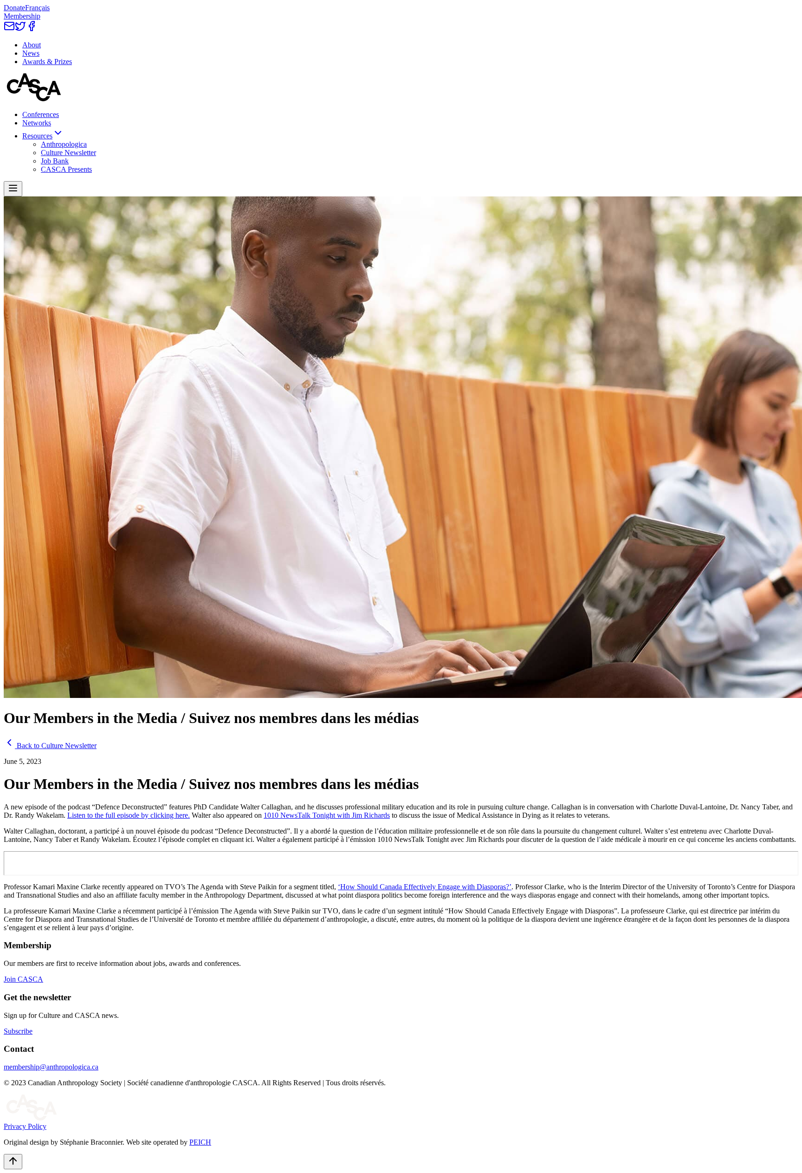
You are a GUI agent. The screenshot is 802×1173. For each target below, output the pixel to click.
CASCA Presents (66, 169)
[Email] (9, 29)
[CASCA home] (34, 99)
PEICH (200, 1142)
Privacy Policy (25, 1126)
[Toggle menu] (13, 188)
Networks (36, 123)
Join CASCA (23, 979)
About (31, 45)
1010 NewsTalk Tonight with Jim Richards (327, 815)
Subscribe (18, 1031)
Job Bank (55, 161)
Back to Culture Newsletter (57, 745)
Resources (37, 136)
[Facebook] (31, 29)
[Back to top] (13, 1161)
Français (37, 8)
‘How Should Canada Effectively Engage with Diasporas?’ (424, 887)
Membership (22, 16)
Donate (14, 8)
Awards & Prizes (47, 61)
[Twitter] (20, 29)
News (30, 53)
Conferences (40, 114)
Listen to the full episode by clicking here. (128, 815)
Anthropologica (64, 144)
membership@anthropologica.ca (51, 1067)
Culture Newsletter (68, 152)
